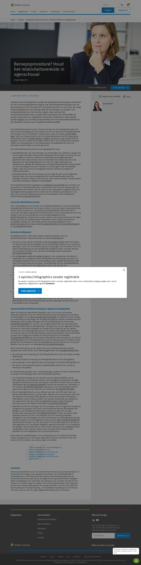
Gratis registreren (28, 291)
